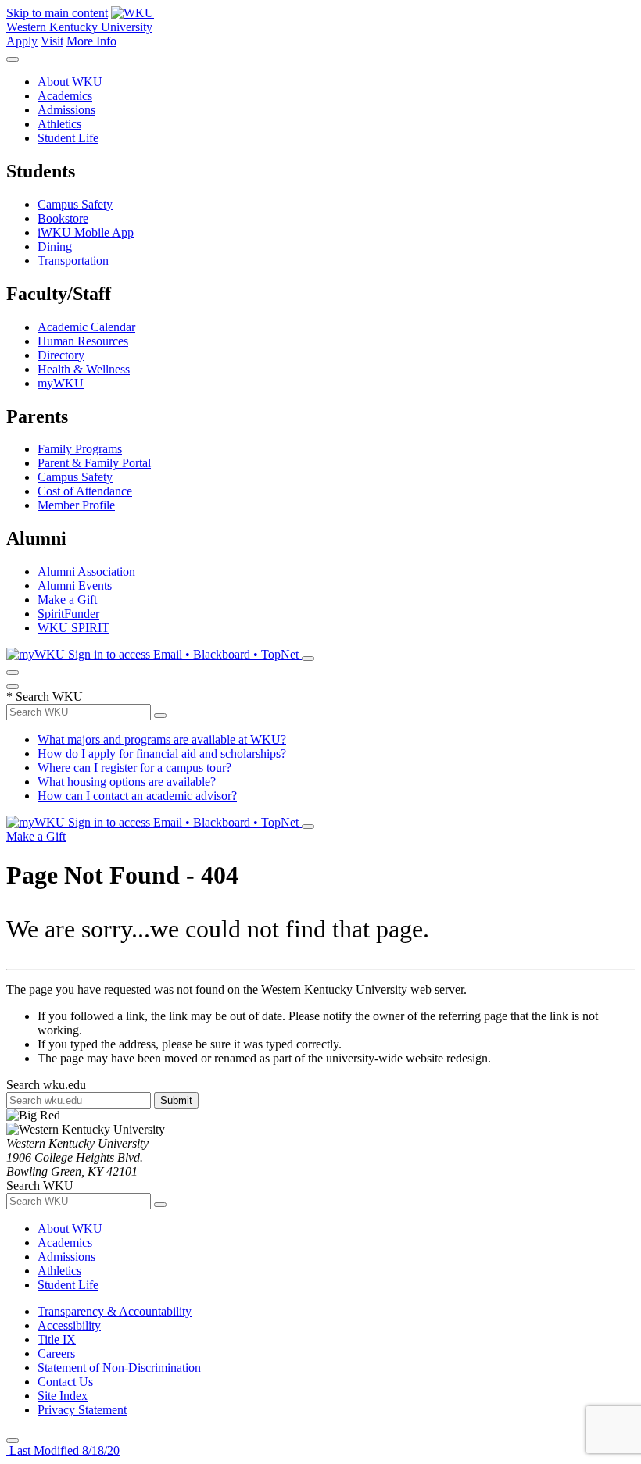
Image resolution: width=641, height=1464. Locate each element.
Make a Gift (67, 599)
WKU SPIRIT (73, 627)
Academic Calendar (86, 327)
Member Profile (76, 505)
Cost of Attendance (85, 491)
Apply (22, 41)
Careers (56, 1353)
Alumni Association (86, 571)
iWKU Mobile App (86, 232)
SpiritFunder (68, 613)
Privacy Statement (82, 1409)
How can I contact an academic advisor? (137, 795)
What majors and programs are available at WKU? (162, 739)
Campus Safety (75, 204)
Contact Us (65, 1381)
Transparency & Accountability (115, 1311)
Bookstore (63, 218)
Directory (61, 355)
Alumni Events (75, 585)
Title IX (57, 1339)
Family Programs (80, 448)
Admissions (66, 109)
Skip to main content (57, 13)
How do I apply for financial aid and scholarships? (162, 753)
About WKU (70, 81)
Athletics (59, 123)
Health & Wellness (84, 369)
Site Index (63, 1395)
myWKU (61, 383)
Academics (65, 95)
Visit (52, 41)
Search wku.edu (46, 1084)
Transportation (73, 260)
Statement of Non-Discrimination (119, 1367)
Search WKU (44, 696)
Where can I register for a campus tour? (134, 767)
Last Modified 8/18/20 (63, 1450)
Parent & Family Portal (94, 463)
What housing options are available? (127, 781)
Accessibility (69, 1325)
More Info (91, 41)
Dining (55, 246)
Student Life (68, 138)
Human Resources (83, 341)
